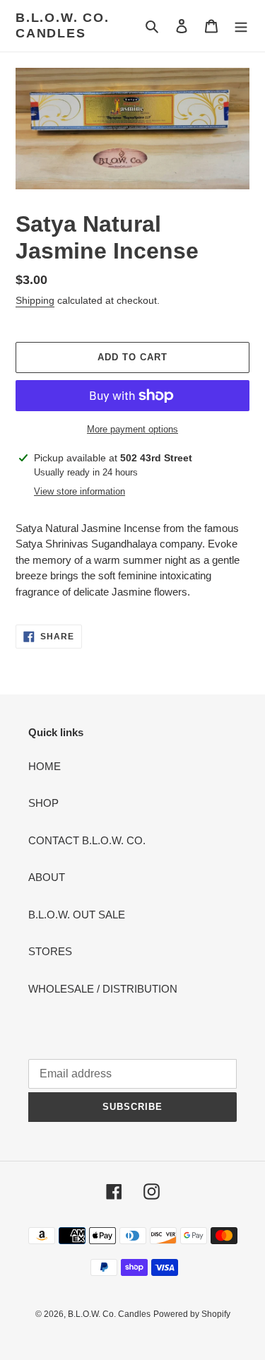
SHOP (43, 803)
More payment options (132, 429)
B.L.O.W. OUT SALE (76, 915)
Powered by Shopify (191, 1314)
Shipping (35, 300)
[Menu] (241, 26)
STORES (50, 951)
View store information (79, 491)
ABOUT (46, 877)
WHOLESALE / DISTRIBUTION (102, 989)
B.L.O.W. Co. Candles (63, 25)
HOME (44, 766)
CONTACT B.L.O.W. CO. (87, 840)
